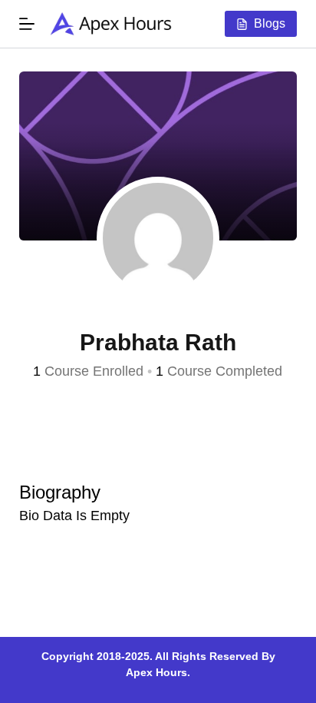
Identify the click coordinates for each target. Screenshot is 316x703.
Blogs (269, 23)
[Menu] (27, 24)
